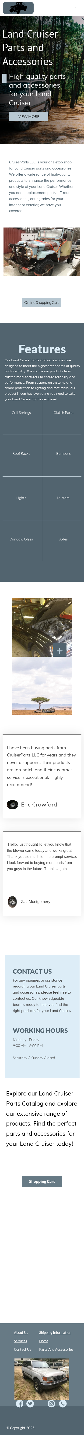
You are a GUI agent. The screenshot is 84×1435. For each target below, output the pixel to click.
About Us (21, 1333)
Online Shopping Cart (41, 302)
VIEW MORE (28, 116)
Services (20, 1341)
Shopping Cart (42, 1181)
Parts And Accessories (56, 1349)
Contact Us (22, 1349)
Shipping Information (55, 1333)
